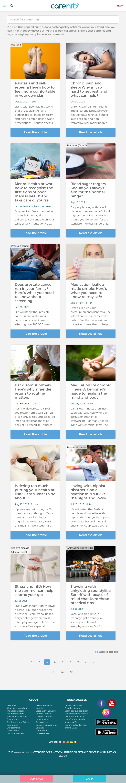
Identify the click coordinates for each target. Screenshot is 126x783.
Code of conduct (44, 716)
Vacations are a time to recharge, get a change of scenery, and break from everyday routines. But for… (87, 620)
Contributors (13, 719)
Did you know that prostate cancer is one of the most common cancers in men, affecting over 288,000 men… (33, 318)
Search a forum (72, 708)
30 (72, 672)
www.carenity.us (24, 752)
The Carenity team (15, 711)
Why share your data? (17, 708)
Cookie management (46, 725)
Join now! (36, 778)
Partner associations (17, 716)
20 (62, 672)
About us (11, 705)
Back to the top (108, 651)
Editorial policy (43, 713)
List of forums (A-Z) (74, 716)
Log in (90, 778)
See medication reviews (76, 713)
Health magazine (73, 705)
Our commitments (16, 733)
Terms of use (42, 722)
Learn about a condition (76, 711)
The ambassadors (15, 713)
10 (53, 672)
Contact (40, 728)
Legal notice (42, 719)
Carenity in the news (46, 711)
